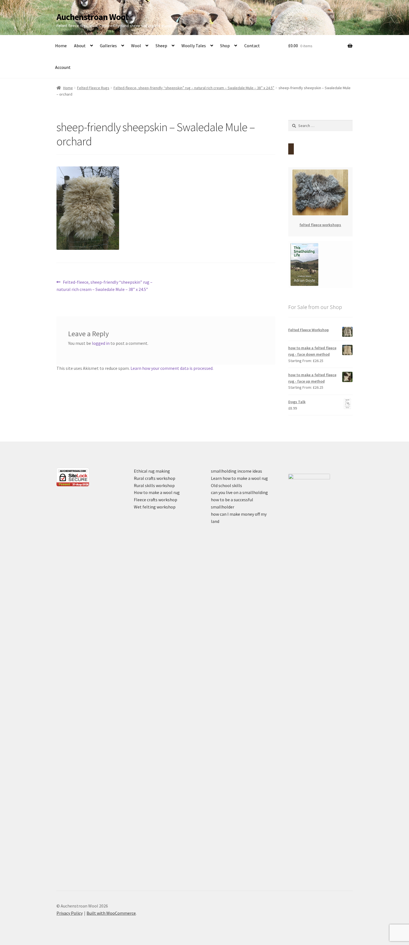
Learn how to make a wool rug (239, 478)
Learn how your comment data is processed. (171, 368)
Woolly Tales (193, 45)
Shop (225, 45)
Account (63, 67)
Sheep (161, 45)
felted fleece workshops (320, 224)
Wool (136, 45)
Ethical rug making (152, 471)
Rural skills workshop (154, 485)
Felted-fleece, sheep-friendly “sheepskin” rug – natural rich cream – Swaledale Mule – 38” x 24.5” (194, 87)
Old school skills (226, 485)
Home (61, 45)
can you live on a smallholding (239, 492)
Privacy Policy (69, 913)
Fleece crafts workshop (155, 499)
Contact (252, 45)
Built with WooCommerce (111, 913)
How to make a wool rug (157, 492)
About (80, 45)
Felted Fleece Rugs (93, 87)
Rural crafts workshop (154, 478)
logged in (101, 343)
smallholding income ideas (236, 471)
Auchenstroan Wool (92, 17)
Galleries (108, 45)
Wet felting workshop (155, 507)
